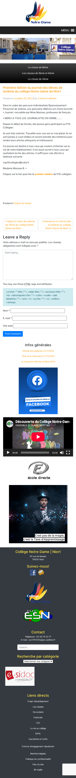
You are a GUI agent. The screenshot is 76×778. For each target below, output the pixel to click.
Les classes (38, 707)
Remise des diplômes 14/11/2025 (38, 351)
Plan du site (38, 764)
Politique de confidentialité (38, 759)
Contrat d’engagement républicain (38, 746)
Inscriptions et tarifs (38, 739)
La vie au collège (38, 728)
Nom (6, 310)
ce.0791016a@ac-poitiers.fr (41, 640)
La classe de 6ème (38, 67)
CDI (38, 723)
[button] (65, 30)
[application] (38, 436)
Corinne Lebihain (47, 98)
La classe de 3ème (38, 78)
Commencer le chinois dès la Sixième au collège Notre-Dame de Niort (56, 225)
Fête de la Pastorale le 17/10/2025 (38, 356)
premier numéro (44, 174)
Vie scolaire (38, 712)
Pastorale (38, 717)
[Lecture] (8, 453)
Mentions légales (38, 753)
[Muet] (62, 453)
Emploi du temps (22, 203)
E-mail (7, 318)
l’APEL (38, 733)
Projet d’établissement (38, 701)
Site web (7, 325)
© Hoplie (38, 769)
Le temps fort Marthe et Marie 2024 (38, 361)
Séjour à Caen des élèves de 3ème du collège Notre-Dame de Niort (20, 225)
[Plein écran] (68, 453)
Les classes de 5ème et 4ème (38, 73)
